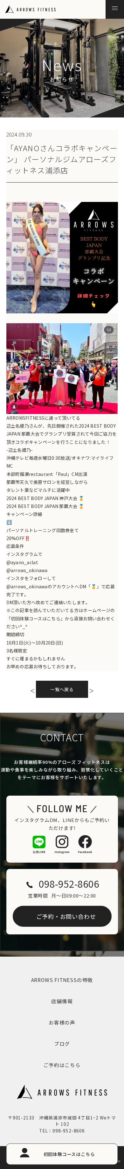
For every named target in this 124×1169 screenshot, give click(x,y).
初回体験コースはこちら (69, 1154)
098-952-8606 (69, 883)
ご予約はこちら (62, 1064)
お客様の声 (62, 1022)
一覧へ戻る (62, 689)
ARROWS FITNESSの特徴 (62, 979)
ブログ (62, 1043)
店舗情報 (61, 1001)
